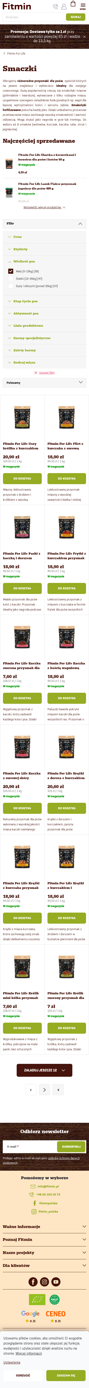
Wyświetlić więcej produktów (43, 207)
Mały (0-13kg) (27, 271)
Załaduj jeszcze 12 (41, 1070)
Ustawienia (11, 1362)
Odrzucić (23, 1375)
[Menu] (83, 6)
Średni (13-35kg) (28, 278)
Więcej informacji (29, 1353)
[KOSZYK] (73, 5)
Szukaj (76, 17)
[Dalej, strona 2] (44, 1089)
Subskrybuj (71, 1147)
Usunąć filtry (47, 372)
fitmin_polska (48, 1211)
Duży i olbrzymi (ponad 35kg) (36, 286)
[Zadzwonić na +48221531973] (55, 6)
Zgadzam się (66, 1375)
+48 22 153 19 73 (48, 1194)
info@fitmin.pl (48, 1186)
